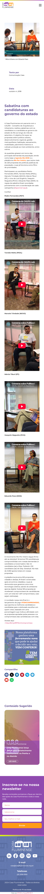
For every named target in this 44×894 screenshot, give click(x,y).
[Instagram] (22, 855)
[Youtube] (35, 855)
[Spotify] (28, 855)
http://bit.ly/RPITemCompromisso (18, 623)
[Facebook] (15, 855)
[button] (7, 675)
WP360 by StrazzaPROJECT (25, 893)
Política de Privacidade (22, 890)
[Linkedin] (9, 855)
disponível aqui (20, 188)
